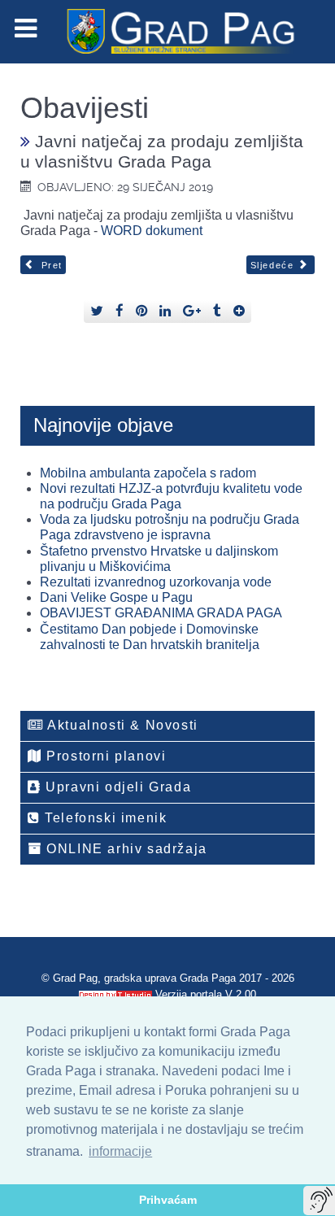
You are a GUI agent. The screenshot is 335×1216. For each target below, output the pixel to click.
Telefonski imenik (104, 818)
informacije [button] (120, 1151)
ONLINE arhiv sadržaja (124, 849)
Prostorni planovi (104, 756)
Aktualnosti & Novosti (121, 725)
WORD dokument (151, 231)
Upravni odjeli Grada (116, 787)
